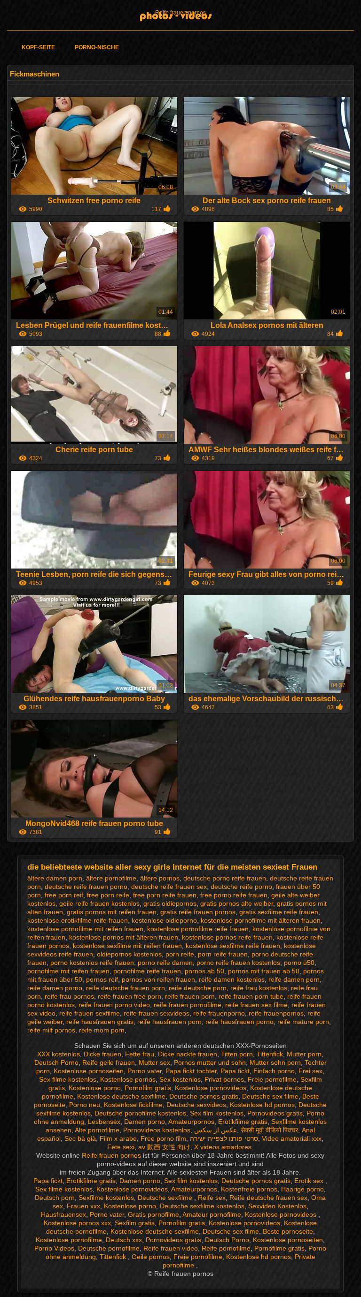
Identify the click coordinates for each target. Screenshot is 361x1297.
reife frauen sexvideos (156, 1013)
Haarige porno (302, 1189)
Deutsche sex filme (270, 1096)
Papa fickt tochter (191, 1071)
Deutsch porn (55, 1197)
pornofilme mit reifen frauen (68, 971)
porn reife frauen (223, 954)
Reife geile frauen (108, 1062)
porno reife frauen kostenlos (238, 962)
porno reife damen (165, 962)
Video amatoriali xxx (292, 1138)
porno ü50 (299, 962)
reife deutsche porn (198, 988)
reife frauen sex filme (256, 1005)
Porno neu (84, 1104)
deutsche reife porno (241, 886)
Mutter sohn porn (275, 1062)
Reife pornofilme (226, 1248)
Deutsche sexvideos (196, 1104)
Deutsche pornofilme (109, 1248)
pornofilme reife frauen (147, 971)
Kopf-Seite (38, 47)
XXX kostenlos (58, 1054)
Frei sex (310, 1071)
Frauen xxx (83, 1206)
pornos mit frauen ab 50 (263, 971)
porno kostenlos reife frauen (92, 962)
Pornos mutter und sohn (210, 1062)
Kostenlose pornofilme (69, 1240)
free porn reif (64, 895)
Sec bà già (80, 1138)
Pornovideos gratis (275, 1113)
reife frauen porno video (114, 1005)
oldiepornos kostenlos (129, 954)
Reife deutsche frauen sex (268, 1197)
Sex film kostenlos (216, 1113)
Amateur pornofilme (211, 1214)
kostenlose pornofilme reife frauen (198, 929)
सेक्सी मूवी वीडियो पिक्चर (269, 1130)
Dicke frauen (102, 1054)
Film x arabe (118, 1138)
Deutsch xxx (124, 1240)
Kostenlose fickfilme (133, 1104)
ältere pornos (160, 878)
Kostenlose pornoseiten (89, 1071)
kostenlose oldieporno (164, 920)
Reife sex (212, 1197)
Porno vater (144, 1071)
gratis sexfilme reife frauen (278, 912)
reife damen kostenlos (232, 979)
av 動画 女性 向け (164, 1147)
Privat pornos (224, 1079)
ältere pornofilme (111, 878)
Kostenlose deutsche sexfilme (121, 1096)
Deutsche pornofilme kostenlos (140, 1113)
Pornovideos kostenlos (156, 1130)
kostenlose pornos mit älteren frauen (123, 937)
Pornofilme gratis (279, 1248)
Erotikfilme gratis (242, 1121)
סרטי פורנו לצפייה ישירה (224, 1138)
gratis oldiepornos (169, 903)
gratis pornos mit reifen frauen (112, 912)
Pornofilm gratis (148, 1088)
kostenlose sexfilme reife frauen (233, 945)
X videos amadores (222, 1147)
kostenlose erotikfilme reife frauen (77, 920)
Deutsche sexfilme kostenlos (202, 1206)
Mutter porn (304, 1054)
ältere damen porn (54, 878)
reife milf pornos (51, 1030)
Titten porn (237, 1054)
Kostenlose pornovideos (210, 1088)
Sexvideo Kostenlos (277, 1206)
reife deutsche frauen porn (125, 988)
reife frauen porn (190, 996)
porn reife (179, 954)
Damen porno (144, 1121)
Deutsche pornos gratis (203, 1096)
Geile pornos (151, 1256)
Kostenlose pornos (128, 1079)
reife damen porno (54, 988)
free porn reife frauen (164, 895)
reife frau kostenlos (258, 988)
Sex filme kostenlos (67, 1079)
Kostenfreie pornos (249, 1189)
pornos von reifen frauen (158, 979)
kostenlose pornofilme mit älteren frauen (261, 920)
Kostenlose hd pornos (262, 1104)
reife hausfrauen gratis (99, 1021)
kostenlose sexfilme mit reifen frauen (127, 945)
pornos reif (102, 979)
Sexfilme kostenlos (106, 1197)
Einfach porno (274, 1071)
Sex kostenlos (180, 1079)
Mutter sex (154, 1062)
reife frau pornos (69, 996)
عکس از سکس (215, 1130)
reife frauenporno (219, 1013)
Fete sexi (120, 1147)
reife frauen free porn (129, 996)
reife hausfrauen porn (169, 1021)
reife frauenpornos (276, 1013)
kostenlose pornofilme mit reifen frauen (85, 929)
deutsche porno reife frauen (224, 878)
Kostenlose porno (95, 1088)
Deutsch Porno (56, 1062)
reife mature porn (303, 1021)
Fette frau (139, 1054)
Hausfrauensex (63, 1214)
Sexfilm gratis (135, 1223)
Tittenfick (270, 1054)
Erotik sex (309, 1180)
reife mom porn (102, 1030)
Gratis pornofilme (153, 1214)
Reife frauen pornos (180, 12)
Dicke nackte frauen (187, 1054)
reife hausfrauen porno (239, 1021)
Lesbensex (104, 1121)
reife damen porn (294, 979)
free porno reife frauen (233, 895)
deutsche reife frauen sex (169, 886)
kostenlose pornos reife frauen (227, 937)
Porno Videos (54, 1248)
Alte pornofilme (97, 1130)
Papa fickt (235, 1071)
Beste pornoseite (288, 1231)
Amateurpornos (191, 1121)
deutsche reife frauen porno (86, 886)
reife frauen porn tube (251, 996)
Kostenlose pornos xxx (77, 1223)
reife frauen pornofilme (187, 1005)
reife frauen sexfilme (89, 1013)
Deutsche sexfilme (166, 1197)
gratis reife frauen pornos (197, 912)
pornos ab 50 (204, 971)
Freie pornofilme (272, 1079)
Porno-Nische (97, 47)
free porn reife (108, 895)
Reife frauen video (170, 1248)
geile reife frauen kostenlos (99, 903)
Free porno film (163, 1138)
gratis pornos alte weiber (236, 903)
